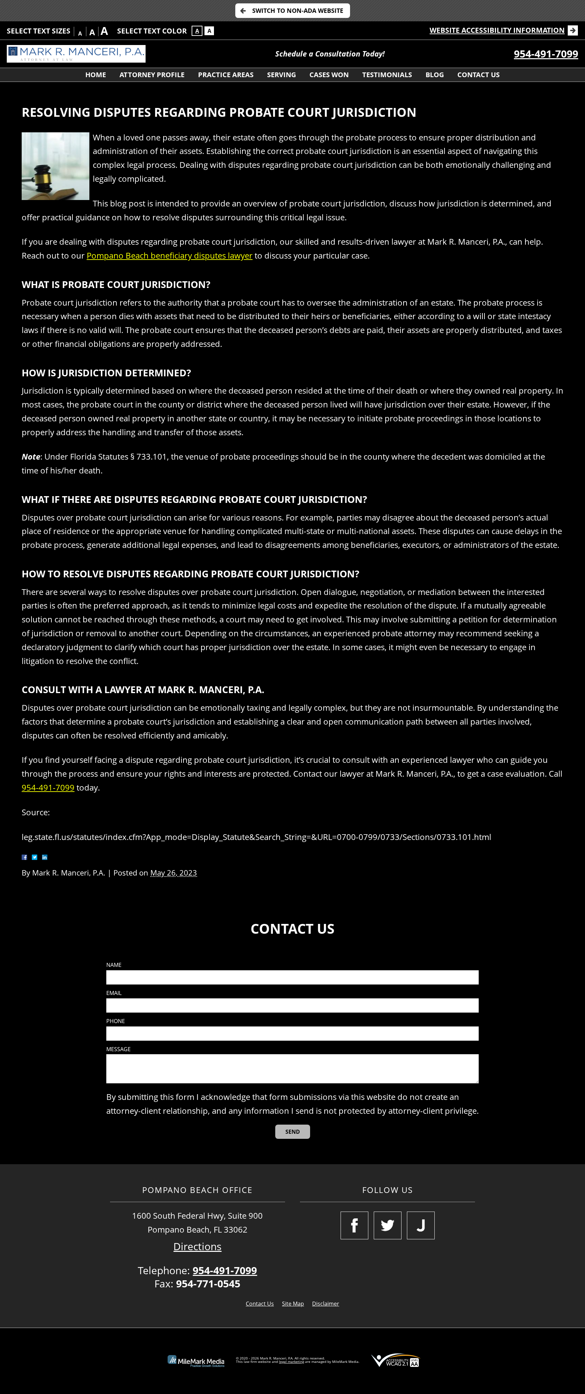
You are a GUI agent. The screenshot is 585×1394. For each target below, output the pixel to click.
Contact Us (478, 74)
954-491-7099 (546, 54)
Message (118, 1049)
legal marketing (291, 1361)
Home (95, 74)
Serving (281, 74)
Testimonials (387, 74)
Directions (197, 1246)
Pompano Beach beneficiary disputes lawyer (170, 255)
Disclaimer (325, 1303)
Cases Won (329, 74)
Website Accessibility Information (497, 30)
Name (114, 965)
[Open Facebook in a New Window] (354, 1225)
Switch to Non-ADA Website (297, 10)
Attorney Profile (152, 74)
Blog (435, 74)
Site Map (293, 1303)
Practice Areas (226, 74)
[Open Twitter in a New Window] (388, 1225)
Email (114, 993)
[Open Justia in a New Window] (421, 1225)
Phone (115, 1021)
